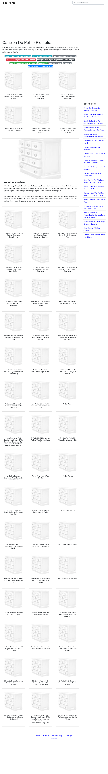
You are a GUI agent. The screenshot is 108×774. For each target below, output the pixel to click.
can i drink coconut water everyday (18, 56)
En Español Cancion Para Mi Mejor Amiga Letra (93, 207)
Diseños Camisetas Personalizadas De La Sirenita (94, 135)
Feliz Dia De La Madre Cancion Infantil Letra (94, 235)
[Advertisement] (54, 15)
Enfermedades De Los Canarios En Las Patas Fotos (94, 128)
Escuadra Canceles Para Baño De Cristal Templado (94, 161)
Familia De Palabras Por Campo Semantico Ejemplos (93, 122)
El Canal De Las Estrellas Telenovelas (92, 174)
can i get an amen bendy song (60, 63)
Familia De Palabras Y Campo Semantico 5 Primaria (94, 187)
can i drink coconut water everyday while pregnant (28, 63)
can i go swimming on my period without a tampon (55, 60)
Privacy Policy (57, 735)
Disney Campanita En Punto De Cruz (94, 200)
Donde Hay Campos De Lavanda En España (92, 109)
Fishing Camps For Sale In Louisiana (93, 148)
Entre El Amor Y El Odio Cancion (92, 229)
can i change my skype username (40, 66)
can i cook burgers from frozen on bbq (21, 60)
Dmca (38, 735)
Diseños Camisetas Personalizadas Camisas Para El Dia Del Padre (94, 214)
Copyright (69, 735)
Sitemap (54, 739)
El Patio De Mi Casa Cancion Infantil (94, 141)
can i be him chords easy (42, 56)
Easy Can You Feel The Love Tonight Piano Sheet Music (94, 181)
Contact (46, 735)
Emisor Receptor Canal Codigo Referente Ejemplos (94, 222)
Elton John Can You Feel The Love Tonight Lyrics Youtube (94, 194)
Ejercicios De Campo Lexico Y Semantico (94, 168)
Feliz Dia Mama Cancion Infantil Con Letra (94, 155)
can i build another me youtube (64, 56)
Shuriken (9, 2)
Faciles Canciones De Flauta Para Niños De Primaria (93, 115)
